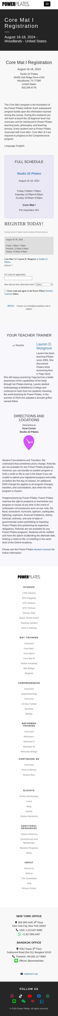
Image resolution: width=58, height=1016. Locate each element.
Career (29, 811)
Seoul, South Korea (29, 618)
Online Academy (29, 663)
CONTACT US (31, 974)
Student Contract (42, 549)
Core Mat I (29, 648)
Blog (29, 806)
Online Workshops (29, 796)
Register (29, 673)
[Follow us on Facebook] (39, 996)
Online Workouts (29, 816)
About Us (29, 868)
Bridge (29, 714)
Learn (29, 801)
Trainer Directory (29, 834)
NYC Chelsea (29, 608)
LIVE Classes (29, 593)
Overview (29, 643)
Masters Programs (29, 848)
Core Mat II (29, 653)
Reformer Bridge (29, 751)
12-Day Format (29, 704)
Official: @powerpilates (31, 960)
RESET (11, 306)
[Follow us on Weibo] (33, 1001)
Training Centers (29, 623)
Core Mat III (29, 658)
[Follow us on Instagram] (12, 996)
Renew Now (29, 775)
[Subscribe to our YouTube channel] (30, 996)
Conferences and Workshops (29, 841)
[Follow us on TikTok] (21, 996)
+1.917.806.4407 (31, 934)
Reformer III (29, 746)
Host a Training (29, 628)
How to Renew (29, 770)
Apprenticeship (29, 694)
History (29, 873)
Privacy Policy (29, 888)
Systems (29, 709)
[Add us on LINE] (14, 1001)
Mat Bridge (29, 668)
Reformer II (29, 741)
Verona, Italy (29, 613)
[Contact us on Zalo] (42, 1001)
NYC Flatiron (29, 603)
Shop (29, 853)
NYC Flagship (29, 598)
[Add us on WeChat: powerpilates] (23, 1001)
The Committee (29, 878)
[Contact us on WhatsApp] (47, 996)
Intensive (29, 699)
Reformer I (29, 736)
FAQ (29, 883)
